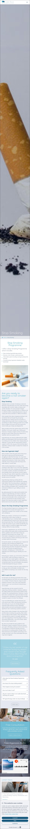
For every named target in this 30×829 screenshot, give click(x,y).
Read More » (5, 799)
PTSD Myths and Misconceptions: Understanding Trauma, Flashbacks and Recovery (15, 795)
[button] (27, 2)
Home (5, 337)
